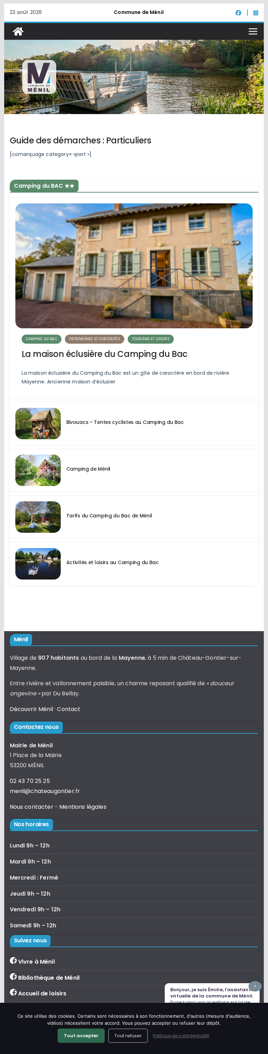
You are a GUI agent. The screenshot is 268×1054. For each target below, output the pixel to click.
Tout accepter (81, 1035)
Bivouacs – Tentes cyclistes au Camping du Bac (125, 422)
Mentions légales (82, 807)
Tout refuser (128, 1035)
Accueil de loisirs (42, 993)
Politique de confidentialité (181, 1036)
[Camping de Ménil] (38, 470)
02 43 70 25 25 (30, 781)
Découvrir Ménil (31, 709)
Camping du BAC (41, 339)
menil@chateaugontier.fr (45, 791)
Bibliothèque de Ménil (49, 978)
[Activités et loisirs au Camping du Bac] (38, 564)
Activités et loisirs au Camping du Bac (112, 562)
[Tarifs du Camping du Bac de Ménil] (38, 517)
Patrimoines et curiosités (94, 339)
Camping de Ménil (88, 468)
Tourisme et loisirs (151, 339)
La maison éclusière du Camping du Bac (104, 354)
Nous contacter (31, 807)
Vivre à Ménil (36, 962)
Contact (68, 709)
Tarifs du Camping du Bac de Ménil (109, 515)
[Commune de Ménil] (18, 31)
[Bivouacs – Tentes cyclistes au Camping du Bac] (38, 423)
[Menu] (253, 31)
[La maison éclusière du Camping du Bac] (134, 265)
